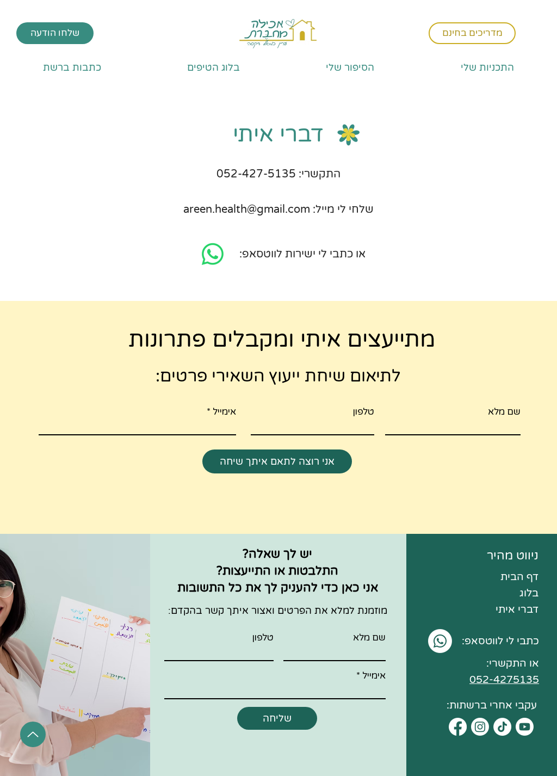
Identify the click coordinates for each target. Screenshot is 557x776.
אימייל (224, 411)
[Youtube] (525, 727)
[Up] (33, 734)
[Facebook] (458, 727)
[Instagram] (480, 727)
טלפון (363, 411)
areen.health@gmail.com (246, 209)
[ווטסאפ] (212, 254)
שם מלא (504, 411)
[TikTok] (502, 727)
